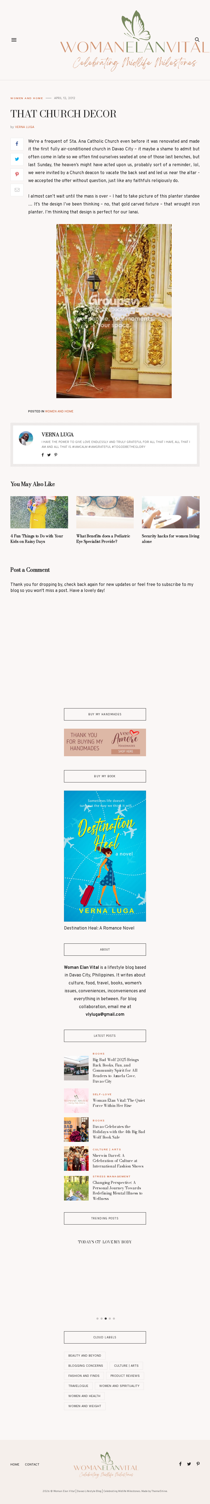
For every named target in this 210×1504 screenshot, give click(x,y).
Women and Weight (84, 1406)
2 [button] (101, 1318)
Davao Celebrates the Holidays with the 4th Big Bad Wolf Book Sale (119, 1132)
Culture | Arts (107, 1149)
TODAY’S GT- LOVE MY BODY (105, 1242)
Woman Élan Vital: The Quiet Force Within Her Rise (119, 1103)
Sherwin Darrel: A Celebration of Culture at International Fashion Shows (118, 1160)
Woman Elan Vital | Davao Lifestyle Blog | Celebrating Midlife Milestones (96, 1491)
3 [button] (106, 1318)
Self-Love (102, 1094)
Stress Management (112, 1176)
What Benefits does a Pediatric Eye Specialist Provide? (103, 538)
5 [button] (114, 1318)
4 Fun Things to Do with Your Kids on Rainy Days (36, 538)
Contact (32, 1465)
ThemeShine (159, 1491)
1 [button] (97, 1318)
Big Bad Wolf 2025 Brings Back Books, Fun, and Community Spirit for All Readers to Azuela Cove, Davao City (116, 1070)
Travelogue (78, 1386)
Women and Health (84, 1396)
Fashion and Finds (84, 1376)
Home (14, 1465)
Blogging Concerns (85, 1366)
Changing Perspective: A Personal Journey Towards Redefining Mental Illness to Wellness (117, 1191)
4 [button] (110, 1318)
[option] (105, 1240)
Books (99, 1053)
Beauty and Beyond (84, 1355)
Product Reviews (125, 1376)
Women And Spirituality (119, 1386)
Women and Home (26, 98)
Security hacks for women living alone (170, 538)
